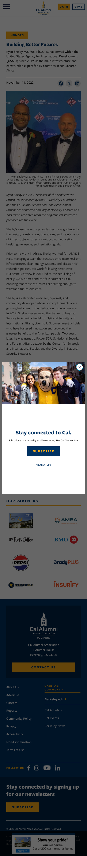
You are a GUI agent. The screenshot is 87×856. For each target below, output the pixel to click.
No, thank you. (43, 464)
